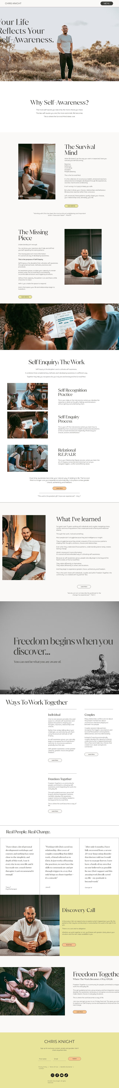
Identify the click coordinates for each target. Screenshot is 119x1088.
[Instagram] (52, 1075)
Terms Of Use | (55, 1067)
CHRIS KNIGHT (13, 3)
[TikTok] (66, 1075)
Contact (41, 1068)
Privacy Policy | (44, 1067)
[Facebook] (57, 1075)
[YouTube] (61, 1075)
